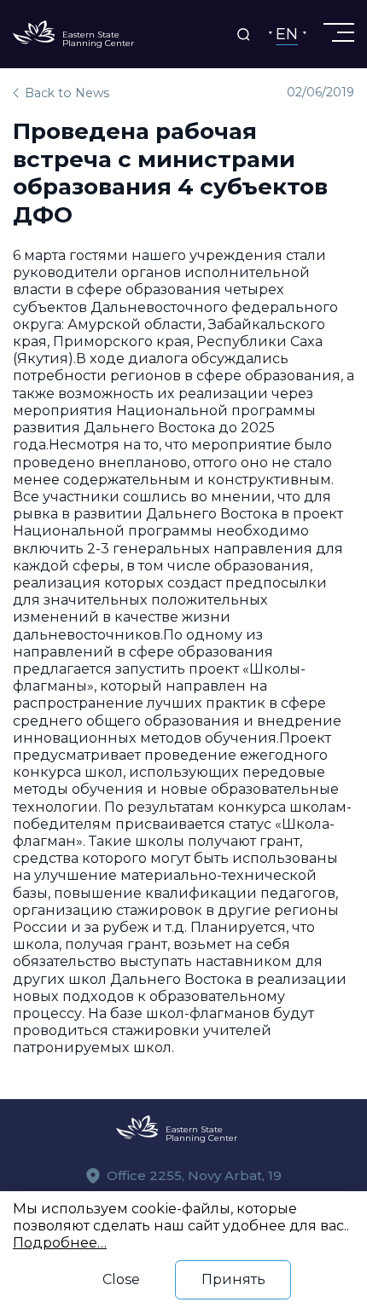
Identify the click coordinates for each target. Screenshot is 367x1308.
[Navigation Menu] (337, 32)
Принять (233, 1279)
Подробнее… (60, 1242)
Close (121, 1279)
